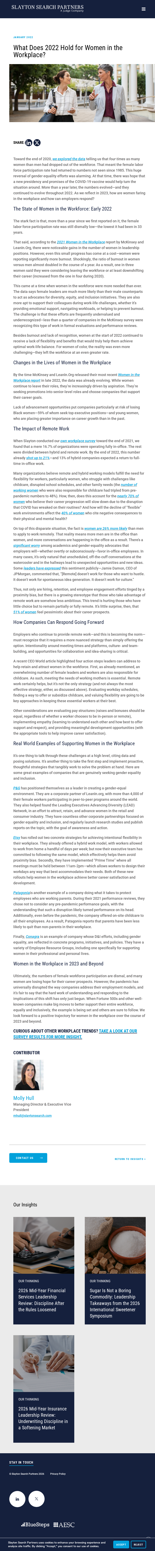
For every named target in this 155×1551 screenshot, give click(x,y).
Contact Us (25, 1158)
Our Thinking (28, 1281)
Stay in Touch (21, 1462)
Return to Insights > (130, 1159)
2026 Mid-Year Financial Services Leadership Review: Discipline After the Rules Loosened (42, 1300)
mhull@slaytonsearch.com (32, 1115)
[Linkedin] (28, 142)
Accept (121, 1544)
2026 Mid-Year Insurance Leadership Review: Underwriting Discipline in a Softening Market (43, 1418)
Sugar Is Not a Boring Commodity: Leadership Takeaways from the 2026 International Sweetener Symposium (115, 1303)
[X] (37, 142)
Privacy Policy (58, 1473)
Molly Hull (23, 1097)
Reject (138, 1544)
